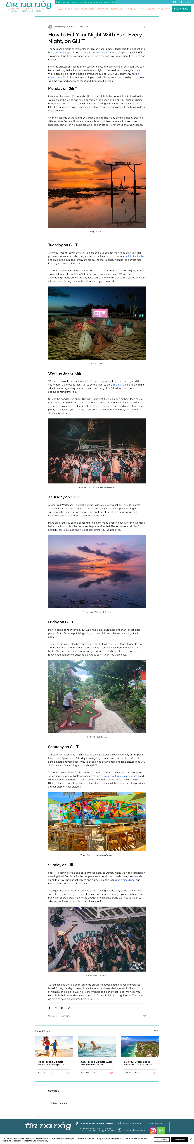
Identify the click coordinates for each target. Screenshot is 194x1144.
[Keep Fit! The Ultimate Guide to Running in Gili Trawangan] (54, 1046)
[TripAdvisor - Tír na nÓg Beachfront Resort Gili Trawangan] (174, 2)
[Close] (190, 1139)
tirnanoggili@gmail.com (134, 1130)
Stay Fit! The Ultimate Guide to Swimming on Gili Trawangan (97, 1063)
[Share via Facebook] (49, 1007)
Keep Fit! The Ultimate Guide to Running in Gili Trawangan (51, 1063)
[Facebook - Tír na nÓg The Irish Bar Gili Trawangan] (181, 2)
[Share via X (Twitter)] (56, 1007)
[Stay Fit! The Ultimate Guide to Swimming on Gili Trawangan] (97, 1046)
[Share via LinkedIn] (62, 1007)
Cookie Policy (161, 1139)
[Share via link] (69, 1007)
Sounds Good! (179, 1139)
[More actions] (144, 26)
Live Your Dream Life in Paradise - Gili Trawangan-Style (138, 1063)
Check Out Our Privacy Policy (35, 1140)
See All (156, 1031)
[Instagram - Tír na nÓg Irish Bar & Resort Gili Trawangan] (188, 2)
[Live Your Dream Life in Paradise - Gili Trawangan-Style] (140, 1046)
